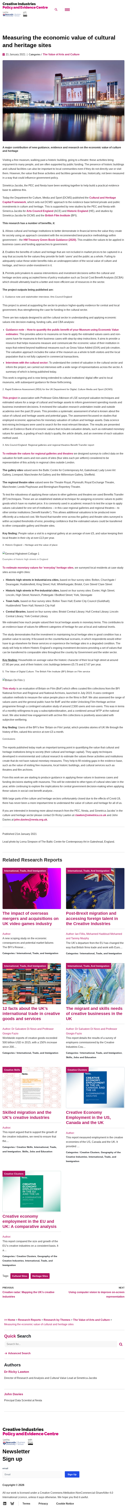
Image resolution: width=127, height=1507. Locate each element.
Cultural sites (19, 1276)
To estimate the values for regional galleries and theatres (37, 453)
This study (9, 688)
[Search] (121, 1344)
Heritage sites (40, 1276)
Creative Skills (12, 1070)
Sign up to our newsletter (95, 1498)
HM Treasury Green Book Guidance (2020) (49, 239)
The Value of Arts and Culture (61, 54)
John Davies (13, 1394)
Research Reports (29, 1319)
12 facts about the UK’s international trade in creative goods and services (31, 1013)
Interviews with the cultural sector (27, 362)
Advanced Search (19, 1353)
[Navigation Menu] (67, 10)
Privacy (43, 1503)
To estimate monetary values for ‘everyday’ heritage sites (37, 567)
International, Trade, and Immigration (25, 870)
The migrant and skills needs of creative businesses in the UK (94, 1013)
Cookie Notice (65, 1503)
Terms (26, 1503)
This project (9, 398)
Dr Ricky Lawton (16, 1371)
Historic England (77, 211)
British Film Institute (57, 215)
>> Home (9, 1319)
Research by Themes (57, 1319)
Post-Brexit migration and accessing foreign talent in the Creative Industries (92, 918)
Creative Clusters (77, 1070)
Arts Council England (39, 211)
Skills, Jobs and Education (81, 1057)
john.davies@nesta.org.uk (30, 819)
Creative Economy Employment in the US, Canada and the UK (88, 1117)
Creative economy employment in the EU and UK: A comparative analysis (29, 1221)
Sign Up (72, 1474)
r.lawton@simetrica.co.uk (90, 815)
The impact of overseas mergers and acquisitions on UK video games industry (30, 918)
